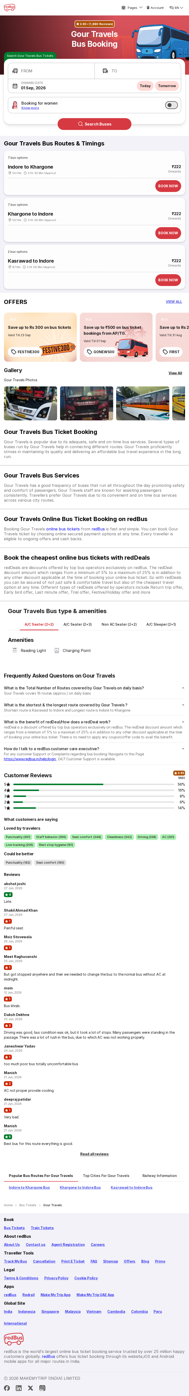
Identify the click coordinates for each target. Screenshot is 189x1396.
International (15, 1323)
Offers (129, 1261)
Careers (98, 1244)
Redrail (28, 1295)
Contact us (36, 1244)
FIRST (174, 352)
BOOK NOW (168, 186)
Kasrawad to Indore (31, 261)
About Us (12, 1244)
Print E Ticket (73, 1261)
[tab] (39, 624)
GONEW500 (104, 352)
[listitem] (13, 319)
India (8, 1311)
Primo (160, 1261)
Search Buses (98, 124)
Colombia (139, 1311)
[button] (51, 71)
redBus (98, 528)
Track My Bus (15, 1261)
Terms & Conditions (21, 1278)
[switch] (171, 105)
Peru (158, 1311)
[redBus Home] (9, 7)
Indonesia (26, 1311)
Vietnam (93, 1311)
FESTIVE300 (28, 352)
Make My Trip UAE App (95, 1295)
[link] (40, 337)
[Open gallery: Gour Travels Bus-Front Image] (30, 403)
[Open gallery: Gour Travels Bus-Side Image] (142, 403)
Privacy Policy (56, 1278)
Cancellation (44, 1261)
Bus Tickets (14, 1228)
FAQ (94, 1261)
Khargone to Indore (30, 214)
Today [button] (145, 86)
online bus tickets (63, 528)
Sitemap (110, 1261)
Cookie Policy (86, 1278)
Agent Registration (68, 1244)
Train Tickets (42, 1228)
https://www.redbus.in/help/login (30, 759)
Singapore (50, 1311)
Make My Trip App (56, 1295)
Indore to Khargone (30, 167)
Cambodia (116, 1311)
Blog (145, 1261)
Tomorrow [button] (167, 86)
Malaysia (73, 1311)
